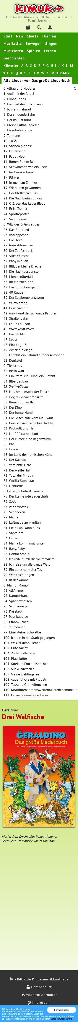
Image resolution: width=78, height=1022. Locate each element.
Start (7, 36)
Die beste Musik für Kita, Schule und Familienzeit (39, 19)
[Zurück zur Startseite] (39, 8)
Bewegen (34, 43)
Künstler (11, 65)
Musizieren (13, 50)
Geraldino (10, 710)
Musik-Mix (60, 73)
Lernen (50, 50)
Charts (32, 36)
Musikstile (12, 43)
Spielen (33, 50)
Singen (51, 43)
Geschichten (14, 58)
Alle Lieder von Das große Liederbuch (36, 80)
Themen (49, 36)
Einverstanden (61, 1009)
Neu (19, 36)
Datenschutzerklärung (61, 1018)
